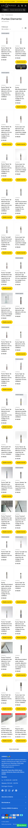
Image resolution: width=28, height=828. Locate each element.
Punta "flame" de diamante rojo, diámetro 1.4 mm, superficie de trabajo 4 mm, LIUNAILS (6, 378)
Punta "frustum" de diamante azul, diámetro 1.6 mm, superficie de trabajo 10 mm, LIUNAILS (20, 520)
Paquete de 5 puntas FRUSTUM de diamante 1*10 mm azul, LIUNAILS (6, 731)
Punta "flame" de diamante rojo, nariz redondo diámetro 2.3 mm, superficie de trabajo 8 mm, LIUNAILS (6, 132)
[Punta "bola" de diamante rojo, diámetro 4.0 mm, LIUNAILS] (21, 298)
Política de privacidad (6, 824)
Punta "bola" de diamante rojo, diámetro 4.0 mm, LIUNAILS (20, 311)
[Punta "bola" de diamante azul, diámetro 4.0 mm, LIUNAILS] (7, 542)
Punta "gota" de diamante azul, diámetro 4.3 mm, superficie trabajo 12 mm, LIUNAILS (6, 311)
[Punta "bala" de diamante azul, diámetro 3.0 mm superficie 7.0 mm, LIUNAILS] (7, 472)
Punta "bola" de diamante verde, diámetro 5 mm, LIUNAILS (20, 344)
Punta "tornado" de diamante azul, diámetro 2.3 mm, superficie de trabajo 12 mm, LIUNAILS (6, 626)
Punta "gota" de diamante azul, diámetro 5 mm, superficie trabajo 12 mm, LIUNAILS (6, 450)
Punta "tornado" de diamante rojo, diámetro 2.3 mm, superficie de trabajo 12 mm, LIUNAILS (21, 556)
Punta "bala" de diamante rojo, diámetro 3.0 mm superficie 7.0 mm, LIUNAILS (20, 377)
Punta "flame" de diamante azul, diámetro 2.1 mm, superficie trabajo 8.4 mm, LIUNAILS (20, 51)
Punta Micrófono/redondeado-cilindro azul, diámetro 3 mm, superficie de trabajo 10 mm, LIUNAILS (21, 205)
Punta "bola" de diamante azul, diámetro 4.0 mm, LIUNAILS (6, 554)
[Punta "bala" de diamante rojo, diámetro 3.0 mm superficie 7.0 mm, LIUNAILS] (21, 364)
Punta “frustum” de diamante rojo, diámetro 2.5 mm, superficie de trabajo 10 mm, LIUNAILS (6, 520)
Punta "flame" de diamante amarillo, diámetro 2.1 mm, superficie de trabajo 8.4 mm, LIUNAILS (20, 451)
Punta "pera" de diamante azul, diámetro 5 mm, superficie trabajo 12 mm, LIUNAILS (20, 698)
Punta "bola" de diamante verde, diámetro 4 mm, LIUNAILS (20, 585)
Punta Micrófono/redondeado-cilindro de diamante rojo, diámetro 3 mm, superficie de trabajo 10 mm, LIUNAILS (21, 94)
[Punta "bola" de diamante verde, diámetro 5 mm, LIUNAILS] (21, 332)
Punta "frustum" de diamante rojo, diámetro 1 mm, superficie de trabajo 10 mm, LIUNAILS (6, 662)
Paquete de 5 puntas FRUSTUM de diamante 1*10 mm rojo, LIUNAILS (20, 731)
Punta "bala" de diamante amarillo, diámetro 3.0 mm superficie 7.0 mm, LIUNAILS (20, 413)
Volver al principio (14, 749)
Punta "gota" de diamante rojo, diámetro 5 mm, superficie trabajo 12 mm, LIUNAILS (20, 240)
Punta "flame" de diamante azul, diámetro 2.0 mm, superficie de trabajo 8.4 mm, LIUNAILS (20, 626)
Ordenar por (5, 27)
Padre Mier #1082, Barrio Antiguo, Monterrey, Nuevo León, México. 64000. (13, 772)
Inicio (3, 15)
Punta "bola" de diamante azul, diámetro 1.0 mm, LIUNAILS (6, 697)
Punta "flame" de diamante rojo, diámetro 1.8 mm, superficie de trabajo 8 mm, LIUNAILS (6, 346)
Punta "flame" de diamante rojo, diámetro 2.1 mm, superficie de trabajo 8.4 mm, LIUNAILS (6, 52)
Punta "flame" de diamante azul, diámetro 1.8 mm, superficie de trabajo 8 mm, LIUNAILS (6, 168)
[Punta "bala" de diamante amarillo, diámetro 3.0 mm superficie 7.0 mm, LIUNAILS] (21, 399)
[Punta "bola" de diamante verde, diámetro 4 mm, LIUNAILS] (21, 573)
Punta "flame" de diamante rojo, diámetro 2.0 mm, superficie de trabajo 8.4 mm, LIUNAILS (6, 92)
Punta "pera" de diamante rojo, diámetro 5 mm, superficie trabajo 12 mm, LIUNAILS (20, 130)
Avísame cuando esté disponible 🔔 (21, 67)
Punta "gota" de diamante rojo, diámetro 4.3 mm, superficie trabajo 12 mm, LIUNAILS (20, 167)
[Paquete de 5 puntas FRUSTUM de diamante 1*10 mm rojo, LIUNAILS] (21, 719)
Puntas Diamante (9, 15)
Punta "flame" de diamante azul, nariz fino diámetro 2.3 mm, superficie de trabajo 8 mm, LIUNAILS (6, 415)
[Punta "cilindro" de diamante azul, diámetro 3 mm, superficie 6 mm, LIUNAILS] (21, 472)
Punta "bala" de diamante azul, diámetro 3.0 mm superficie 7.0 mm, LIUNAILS (6, 486)
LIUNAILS (7, 821)
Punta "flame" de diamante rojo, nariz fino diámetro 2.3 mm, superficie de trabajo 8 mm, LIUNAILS (21, 277)
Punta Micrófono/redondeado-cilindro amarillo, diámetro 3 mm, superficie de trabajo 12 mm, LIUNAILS (21, 663)
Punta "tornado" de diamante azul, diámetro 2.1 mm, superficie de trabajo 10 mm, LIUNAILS (6, 241)
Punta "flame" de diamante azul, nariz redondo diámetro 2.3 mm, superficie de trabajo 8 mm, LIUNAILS (6, 205)
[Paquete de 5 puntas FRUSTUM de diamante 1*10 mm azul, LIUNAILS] (7, 719)
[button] (22, 5)
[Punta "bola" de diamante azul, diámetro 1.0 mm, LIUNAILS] (7, 685)
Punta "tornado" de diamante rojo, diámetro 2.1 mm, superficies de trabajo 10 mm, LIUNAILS (6, 277)
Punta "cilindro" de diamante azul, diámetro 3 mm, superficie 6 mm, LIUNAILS (20, 486)
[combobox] (14, 10)
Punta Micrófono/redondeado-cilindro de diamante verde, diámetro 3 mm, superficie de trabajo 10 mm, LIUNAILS (7, 589)
